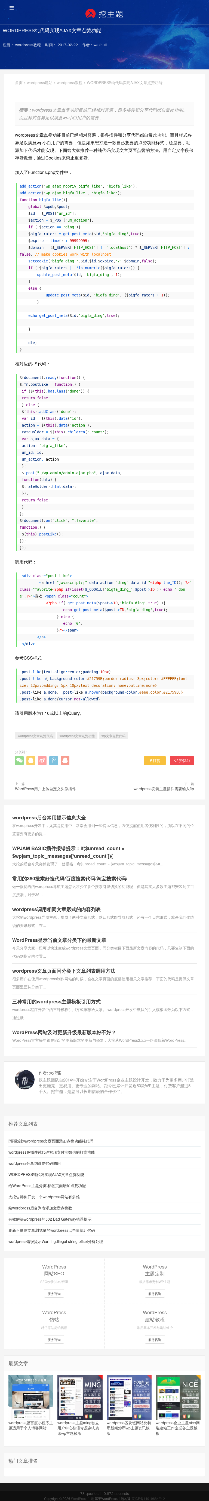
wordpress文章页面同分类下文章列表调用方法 (63, 970)
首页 (19, 82)
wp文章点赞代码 (113, 735)
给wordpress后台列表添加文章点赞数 (40, 1208)
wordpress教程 (69, 82)
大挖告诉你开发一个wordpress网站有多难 (44, 1196)
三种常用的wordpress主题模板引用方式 (56, 1001)
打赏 (156, 760)
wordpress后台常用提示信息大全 (49, 817)
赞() (184, 760)
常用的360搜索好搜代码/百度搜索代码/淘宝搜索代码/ (69, 878)
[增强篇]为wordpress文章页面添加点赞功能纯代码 (50, 1141)
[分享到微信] (19, 760)
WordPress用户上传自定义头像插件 (45, 788)
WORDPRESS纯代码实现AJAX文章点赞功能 (46, 1174)
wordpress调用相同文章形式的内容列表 (56, 909)
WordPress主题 (83, 1498)
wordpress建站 (40, 82)
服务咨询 (54, 1293)
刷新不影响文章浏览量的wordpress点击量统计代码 (51, 1230)
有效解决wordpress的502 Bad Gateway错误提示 (49, 1219)
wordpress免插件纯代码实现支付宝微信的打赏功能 (51, 1152)
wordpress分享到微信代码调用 (34, 1163)
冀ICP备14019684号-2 (148, 1498)
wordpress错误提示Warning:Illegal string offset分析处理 (55, 1241)
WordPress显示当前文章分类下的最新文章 (59, 940)
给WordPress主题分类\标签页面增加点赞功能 (47, 1185)
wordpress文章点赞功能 (77, 735)
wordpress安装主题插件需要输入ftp (164, 788)
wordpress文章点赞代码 (35, 735)
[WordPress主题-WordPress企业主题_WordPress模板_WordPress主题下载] (104, 13)
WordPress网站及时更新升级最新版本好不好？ (64, 1032)
